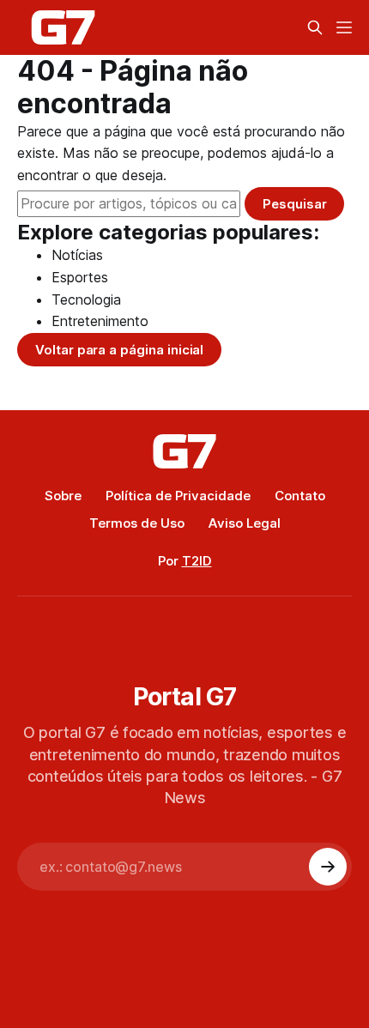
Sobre (63, 495)
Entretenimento (99, 321)
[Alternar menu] (344, 27)
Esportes (79, 277)
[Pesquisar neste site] (315, 27)
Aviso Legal (245, 523)
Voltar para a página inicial (119, 350)
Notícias (77, 254)
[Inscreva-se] (328, 867)
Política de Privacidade (178, 495)
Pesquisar (294, 204)
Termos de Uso (136, 523)
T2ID (197, 561)
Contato (300, 495)
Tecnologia (86, 299)
